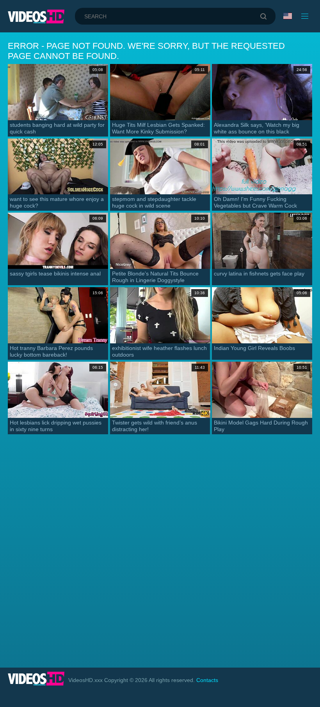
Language (288, 16)
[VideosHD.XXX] (36, 16)
